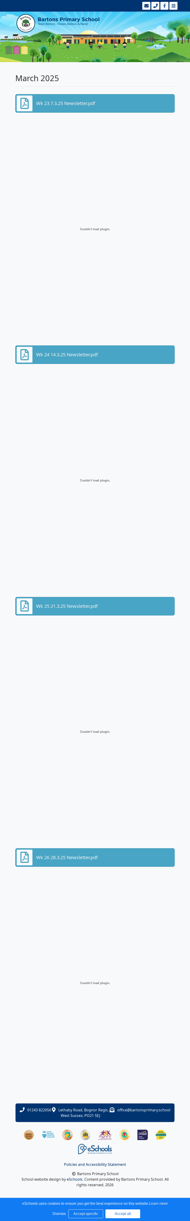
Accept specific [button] (85, 1214)
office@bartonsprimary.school (143, 1110)
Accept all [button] (123, 1214)
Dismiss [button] (59, 1214)
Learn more (158, 1203)
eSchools (74, 1179)
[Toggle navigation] (172, 6)
